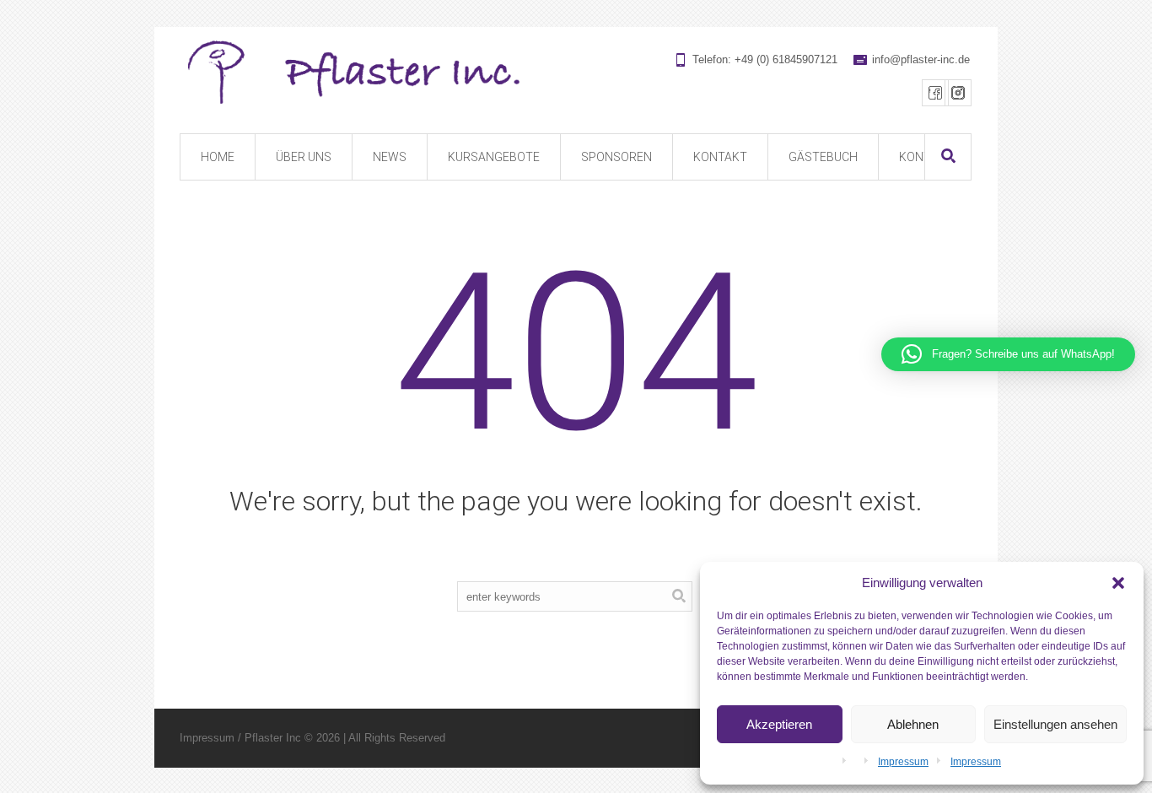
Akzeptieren (779, 724)
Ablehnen (913, 724)
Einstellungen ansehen (1055, 724)
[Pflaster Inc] (575, 73)
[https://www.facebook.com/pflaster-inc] (935, 92)
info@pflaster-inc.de (921, 59)
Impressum (903, 762)
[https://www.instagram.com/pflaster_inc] (958, 92)
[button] (1118, 583)
